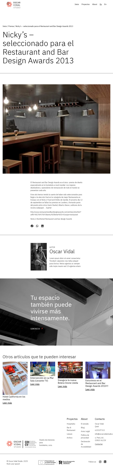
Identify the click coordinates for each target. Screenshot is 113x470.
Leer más (7, 402)
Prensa (11, 26)
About (94, 4)
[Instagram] (100, 461)
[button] (31, 225)
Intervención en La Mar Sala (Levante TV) (42, 379)
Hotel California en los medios (14, 398)
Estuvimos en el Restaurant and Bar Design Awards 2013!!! (96, 383)
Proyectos (86, 4)
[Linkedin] (105, 461)
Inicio (77, 4)
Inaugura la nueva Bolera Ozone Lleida (68, 381)
